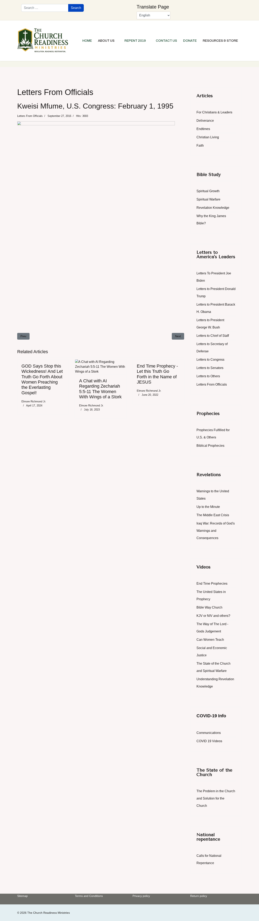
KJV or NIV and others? (213, 615)
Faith (200, 145)
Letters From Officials (30, 115)
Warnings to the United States (212, 494)
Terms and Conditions (89, 896)
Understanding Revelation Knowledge (215, 682)
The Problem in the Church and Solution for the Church (215, 798)
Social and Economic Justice (211, 651)
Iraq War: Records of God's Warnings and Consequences (215, 531)
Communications (208, 732)
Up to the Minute (208, 506)
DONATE (190, 40)
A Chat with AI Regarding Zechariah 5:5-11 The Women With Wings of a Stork (100, 388)
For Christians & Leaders (214, 112)
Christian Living (207, 137)
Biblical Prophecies (210, 445)
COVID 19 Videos (209, 741)
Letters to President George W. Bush (210, 323)
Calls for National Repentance (208, 859)
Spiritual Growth (208, 191)
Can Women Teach (210, 639)
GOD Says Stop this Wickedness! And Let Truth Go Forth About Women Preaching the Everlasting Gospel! (42, 379)
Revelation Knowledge (212, 207)
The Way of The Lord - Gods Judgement (212, 627)
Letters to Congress (210, 359)
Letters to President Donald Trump (216, 292)
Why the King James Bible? (211, 219)
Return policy (198, 896)
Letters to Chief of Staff (212, 335)
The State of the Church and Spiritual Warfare (213, 667)
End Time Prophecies (211, 583)
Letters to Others (208, 376)
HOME (87, 40)
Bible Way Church (209, 607)
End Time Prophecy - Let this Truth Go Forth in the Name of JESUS (157, 374)
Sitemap (22, 896)
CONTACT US (166, 40)
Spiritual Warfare (208, 199)
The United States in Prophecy (211, 595)
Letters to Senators (209, 368)
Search (76, 8)
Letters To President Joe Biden (213, 277)
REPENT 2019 (135, 40)
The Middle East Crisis (212, 515)
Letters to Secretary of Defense (212, 347)
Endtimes (203, 129)
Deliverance (205, 120)
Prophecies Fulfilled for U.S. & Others (213, 433)
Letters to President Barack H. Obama (215, 308)
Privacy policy (141, 896)
